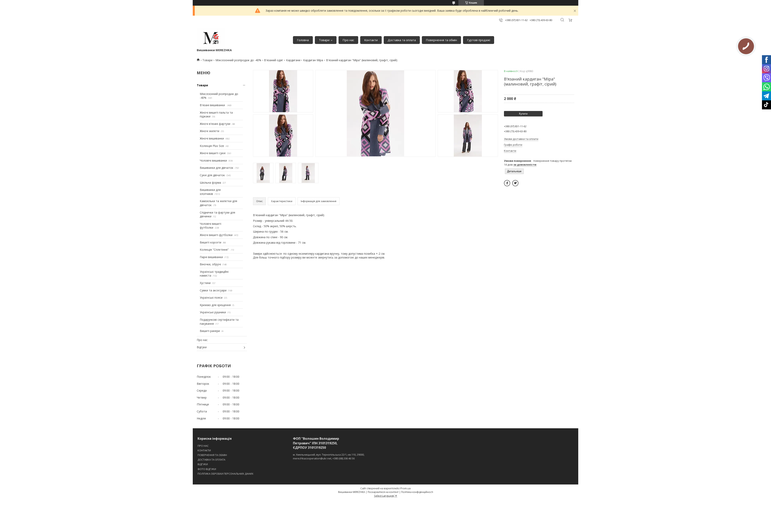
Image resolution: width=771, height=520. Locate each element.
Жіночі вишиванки (212, 138)
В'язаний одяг (273, 60)
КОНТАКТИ (204, 450)
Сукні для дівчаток (212, 175)
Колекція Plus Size (212, 146)
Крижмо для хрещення (215, 305)
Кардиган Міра (313, 60)
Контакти (371, 40)
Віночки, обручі (210, 264)
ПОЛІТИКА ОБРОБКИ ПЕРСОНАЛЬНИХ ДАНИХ (225, 473)
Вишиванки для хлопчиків (210, 192)
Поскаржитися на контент (383, 492)
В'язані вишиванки (213, 105)
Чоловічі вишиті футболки (210, 226)
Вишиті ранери (210, 331)
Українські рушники (213, 312)
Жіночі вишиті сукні (212, 153)
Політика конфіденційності (417, 492)
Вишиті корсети (210, 242)
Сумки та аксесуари (213, 290)
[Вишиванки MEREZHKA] (211, 38)
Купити (523, 113)
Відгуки (202, 347)
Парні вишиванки (211, 257)
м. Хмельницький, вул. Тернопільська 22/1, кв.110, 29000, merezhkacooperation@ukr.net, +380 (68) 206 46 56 (328, 456)
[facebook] (507, 183)
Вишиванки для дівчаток (216, 168)
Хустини (205, 283)
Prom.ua (405, 488)
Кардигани (293, 60)
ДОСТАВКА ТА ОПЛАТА (211, 459)
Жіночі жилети (209, 131)
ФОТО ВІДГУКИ (207, 469)
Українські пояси (211, 297)
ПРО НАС (203, 446)
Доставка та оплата (402, 40)
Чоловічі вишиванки (213, 160)
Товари (324, 40)
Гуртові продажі (478, 40)
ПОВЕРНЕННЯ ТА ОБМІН (212, 455)
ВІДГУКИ (203, 464)
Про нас (348, 40)
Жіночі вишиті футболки (216, 235)
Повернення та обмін (441, 40)
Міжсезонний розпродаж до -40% (238, 60)
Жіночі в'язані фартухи (215, 124)
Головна (303, 40)
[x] (515, 183)
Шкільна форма (210, 182)
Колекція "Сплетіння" (214, 249)
